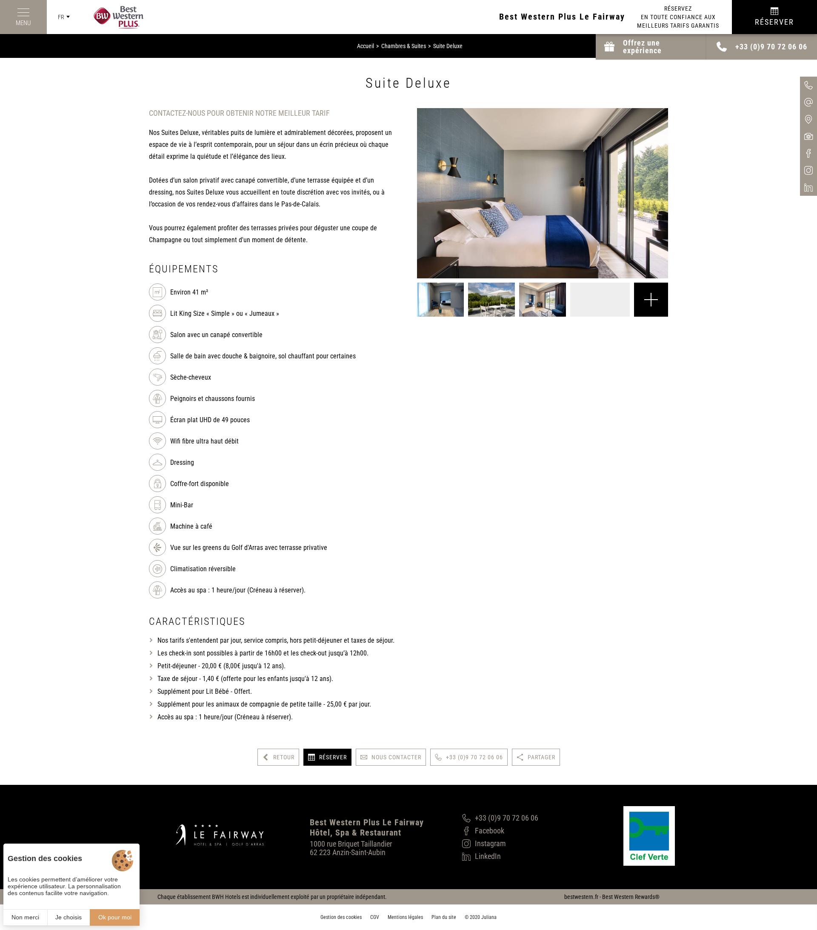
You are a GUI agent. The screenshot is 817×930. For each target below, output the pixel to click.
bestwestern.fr (581, 896)
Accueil (365, 46)
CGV (374, 917)
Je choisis (68, 917)
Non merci (25, 917)
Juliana (489, 917)
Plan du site (443, 917)
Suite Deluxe (448, 46)
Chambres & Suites (403, 46)
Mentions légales (405, 917)
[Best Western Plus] (112, 17)
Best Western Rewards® (631, 896)
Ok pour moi (114, 917)
